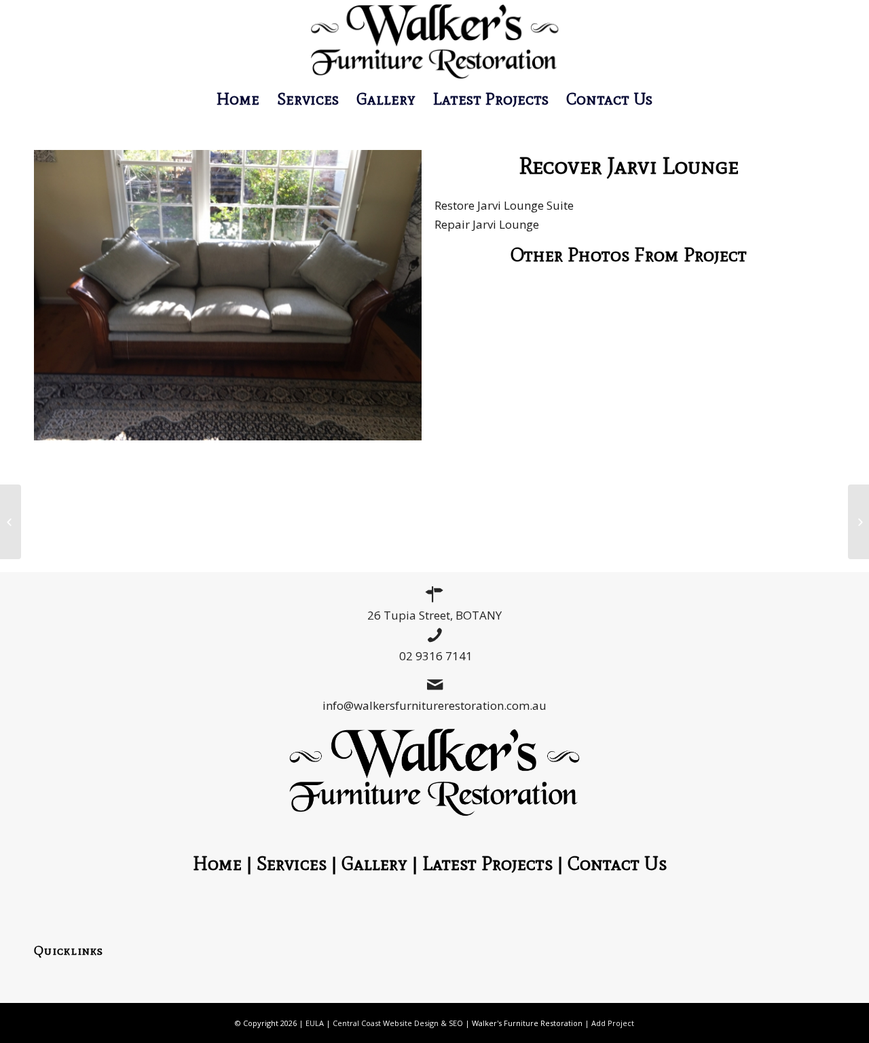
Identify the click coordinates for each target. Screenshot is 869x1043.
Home (217, 863)
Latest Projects (487, 863)
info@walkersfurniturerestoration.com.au (434, 705)
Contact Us (622, 863)
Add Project (612, 1023)
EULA (315, 1023)
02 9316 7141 (436, 656)
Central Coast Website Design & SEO (398, 1023)
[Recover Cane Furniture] (10, 522)
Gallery (374, 863)
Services (292, 863)
